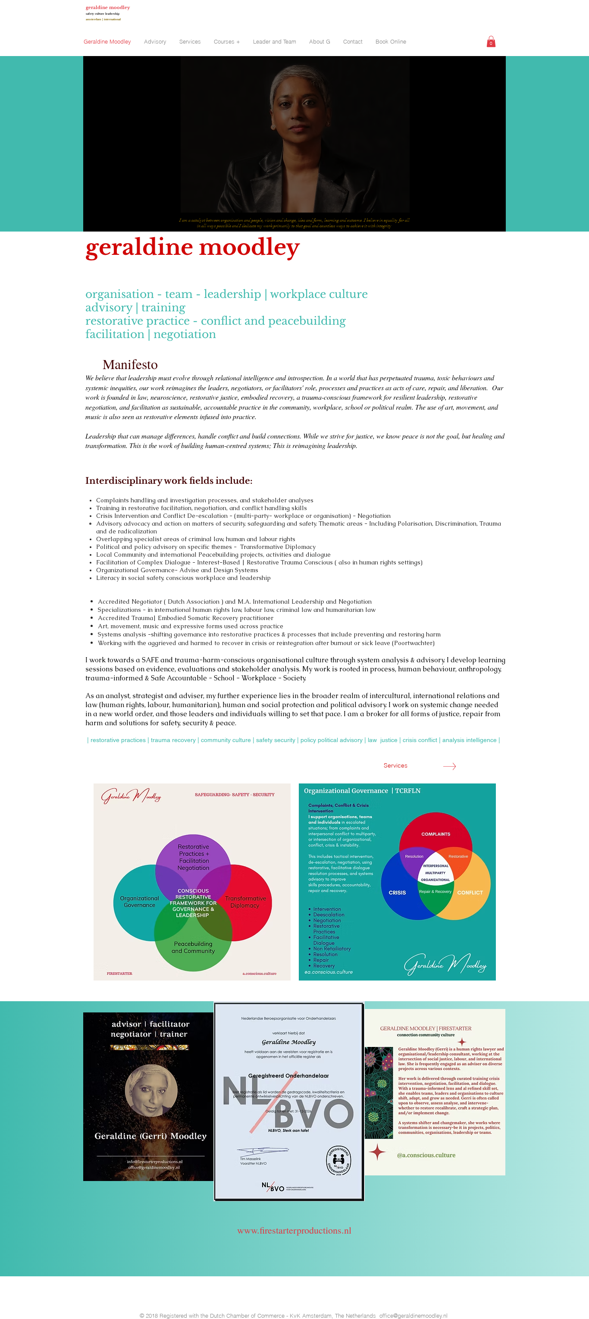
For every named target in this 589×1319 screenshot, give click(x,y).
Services (394, 765)
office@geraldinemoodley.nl (413, 1315)
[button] (491, 41)
